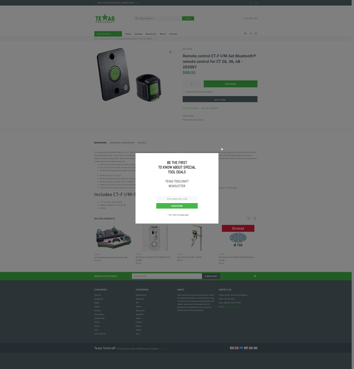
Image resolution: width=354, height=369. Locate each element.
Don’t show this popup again (179, 215)
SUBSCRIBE (177, 206)
